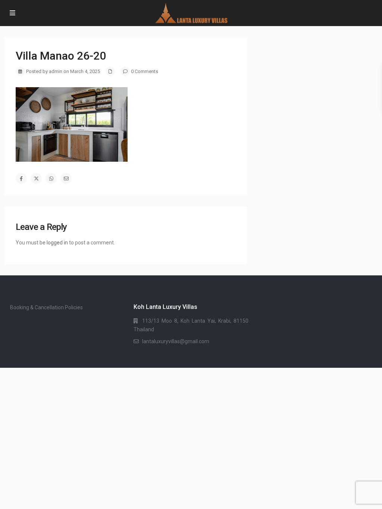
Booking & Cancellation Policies (46, 307)
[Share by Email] (66, 178)
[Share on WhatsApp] (51, 178)
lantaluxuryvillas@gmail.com (175, 341)
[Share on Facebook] (21, 178)
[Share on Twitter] (36, 178)
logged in (57, 243)
